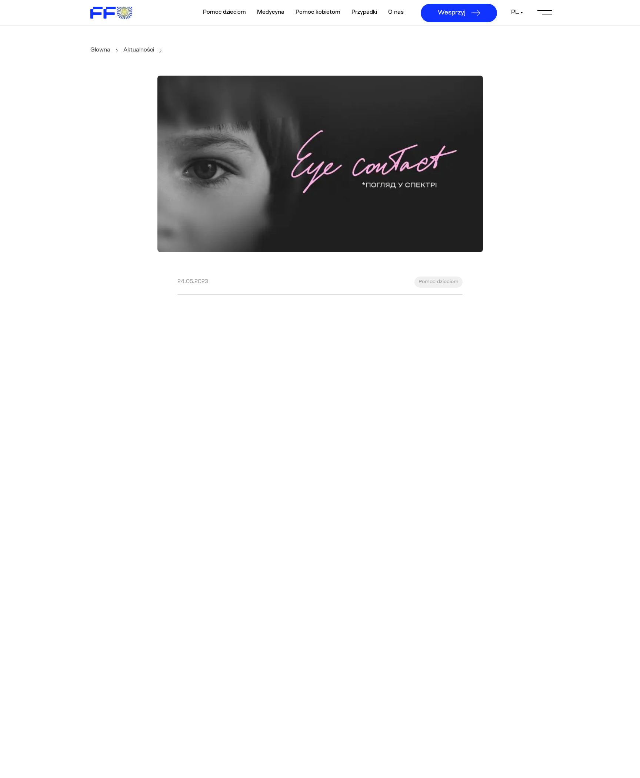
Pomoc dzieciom (224, 12)
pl (515, 13)
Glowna (100, 50)
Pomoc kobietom (318, 12)
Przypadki (364, 12)
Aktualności (138, 50)
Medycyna (270, 12)
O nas (396, 12)
